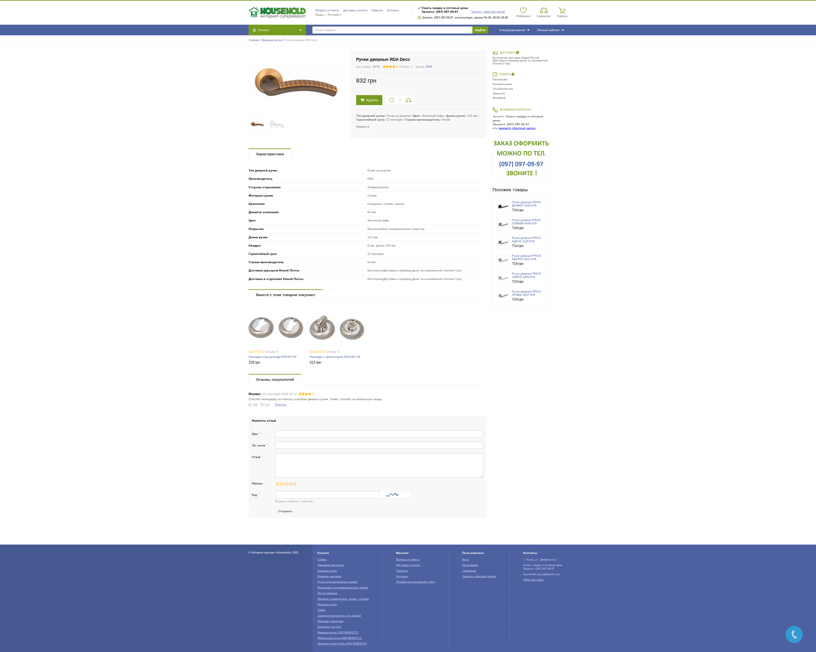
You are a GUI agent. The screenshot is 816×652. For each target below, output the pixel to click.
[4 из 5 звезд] (290, 484)
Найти (480, 30)
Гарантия (377, 10)
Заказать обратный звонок (488, 11)
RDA (429, 66)
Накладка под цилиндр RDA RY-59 (272, 356)
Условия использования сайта (415, 582)
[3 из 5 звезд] (286, 484)
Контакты (393, 10)
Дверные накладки (329, 576)
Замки (321, 610)
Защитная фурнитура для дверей (339, 615)
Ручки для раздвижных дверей (337, 582)
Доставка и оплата (355, 10)
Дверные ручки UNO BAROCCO (337, 632)
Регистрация (470, 565)
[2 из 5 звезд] (281, 484)
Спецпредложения (512, 30)
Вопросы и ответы (327, 10)
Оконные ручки (327, 604)
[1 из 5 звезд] (277, 484)
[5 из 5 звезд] (294, 484)
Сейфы (322, 559)
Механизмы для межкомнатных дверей (342, 587)
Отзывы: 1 (406, 66)
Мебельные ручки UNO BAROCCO (339, 638)
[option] (521, 159)
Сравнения (469, 570)
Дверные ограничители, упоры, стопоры (343, 599)
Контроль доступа (329, 626)
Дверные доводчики (330, 621)
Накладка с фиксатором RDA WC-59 (335, 356)
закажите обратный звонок (517, 128)
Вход (465, 559)
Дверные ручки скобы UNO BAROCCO (342, 643)
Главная (254, 40)
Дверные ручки (271, 40)
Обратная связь (533, 579)
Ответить (281, 404)
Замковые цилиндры (330, 565)
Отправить (285, 511)
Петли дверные (327, 593)
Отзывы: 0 (272, 351)
